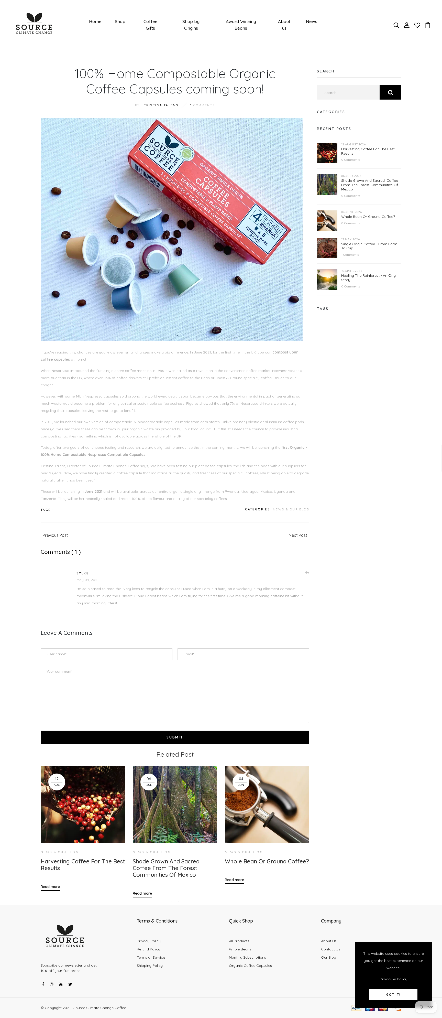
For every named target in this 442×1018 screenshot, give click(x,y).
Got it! (393, 994)
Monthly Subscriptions (247, 957)
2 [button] (178, 901)
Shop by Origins (191, 25)
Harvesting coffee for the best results (83, 865)
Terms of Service (151, 957)
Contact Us (330, 949)
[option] (83, 824)
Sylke (82, 573)
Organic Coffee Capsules (250, 965)
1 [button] (171, 901)
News (311, 21)
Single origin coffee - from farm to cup (369, 246)
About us (284, 25)
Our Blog (328, 957)
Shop (120, 21)
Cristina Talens (161, 105)
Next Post (298, 535)
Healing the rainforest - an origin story (370, 277)
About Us (329, 941)
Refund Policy (148, 949)
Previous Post (55, 535)
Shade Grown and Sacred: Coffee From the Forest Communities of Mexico (167, 868)
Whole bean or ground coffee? (267, 861)
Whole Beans (240, 949)
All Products (239, 941)
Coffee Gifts (150, 25)
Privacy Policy (149, 941)
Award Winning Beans (241, 25)
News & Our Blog (291, 509)
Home (95, 21)
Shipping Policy (150, 965)
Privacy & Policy (393, 979)
